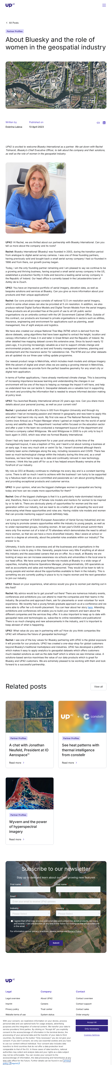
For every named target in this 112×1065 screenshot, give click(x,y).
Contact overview (84, 998)
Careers (44, 1003)
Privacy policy (12, 1009)
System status (47, 1014)
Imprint (9, 1003)
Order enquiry (82, 1014)
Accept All (91, 1022)
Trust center (46, 1009)
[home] (10, 5)
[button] (103, 5)
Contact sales (82, 1009)
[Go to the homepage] (56, 981)
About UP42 (46, 998)
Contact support (84, 1003)
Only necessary (92, 1029)
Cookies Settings (92, 1035)
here (90, 607)
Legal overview (13, 998)
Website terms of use (16, 1014)
